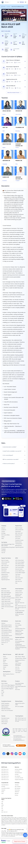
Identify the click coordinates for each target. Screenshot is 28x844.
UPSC (2, 801)
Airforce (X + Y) (4, 642)
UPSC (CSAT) (18, 579)
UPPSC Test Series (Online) (7, 603)
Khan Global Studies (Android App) (19, 684)
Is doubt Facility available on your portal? (12, 451)
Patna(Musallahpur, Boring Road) (8, 547)
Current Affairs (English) (20, 572)
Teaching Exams (18, 543)
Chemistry (5, 658)
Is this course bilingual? (8, 455)
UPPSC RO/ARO (18, 590)
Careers (3, 531)
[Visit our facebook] (4, 753)
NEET (2, 690)
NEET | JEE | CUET (19, 533)
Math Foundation (4, 707)
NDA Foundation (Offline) (6, 626)
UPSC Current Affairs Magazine (8, 685)
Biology (4, 660)
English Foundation (5, 705)
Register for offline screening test (19, 634)
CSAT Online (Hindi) (19, 567)
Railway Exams (18, 541)
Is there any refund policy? (9, 463)
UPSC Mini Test (18, 581)
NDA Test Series (5, 628)
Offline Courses (4, 721)
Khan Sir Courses (18, 527)
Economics (5, 663)
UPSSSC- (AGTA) (19, 597)
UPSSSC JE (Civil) (19, 592)
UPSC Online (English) (19, 562)
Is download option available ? (10, 447)
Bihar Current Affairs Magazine (7, 686)
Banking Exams (18, 545)
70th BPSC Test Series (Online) (8, 597)
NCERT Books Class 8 (4, 772)
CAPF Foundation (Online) (6, 635)
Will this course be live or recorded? (11, 459)
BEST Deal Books (17, 788)
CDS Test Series (5, 633)
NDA (2, 693)
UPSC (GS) (17, 576)
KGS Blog (3, 533)
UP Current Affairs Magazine (7, 688)
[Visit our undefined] (8, 753)
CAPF (2, 810)
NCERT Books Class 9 (4, 774)
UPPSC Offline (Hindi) (5, 601)
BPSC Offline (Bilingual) (6, 596)
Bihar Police (17, 601)
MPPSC (2, 805)
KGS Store (17, 689)
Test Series (17, 574)
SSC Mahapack (18, 670)
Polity (4, 661)
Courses (8, 6)
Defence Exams (18, 534)
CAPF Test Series (5, 637)
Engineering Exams (19, 547)
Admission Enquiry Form (20, 628)
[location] (11, 729)
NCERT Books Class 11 (4, 777)
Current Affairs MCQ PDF (19, 777)
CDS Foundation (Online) (6, 632)
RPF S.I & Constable (19, 706)
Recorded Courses (5, 718)
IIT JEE (2, 692)
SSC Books (16, 795)
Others (2, 793)
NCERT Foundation (5, 703)
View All (3, 552)
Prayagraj (3, 549)
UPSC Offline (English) (19, 565)
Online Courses (4, 720)
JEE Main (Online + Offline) (20, 658)
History (4, 667)
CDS (2, 695)
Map (4, 668)
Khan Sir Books (4, 683)
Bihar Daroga (18, 599)
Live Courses (4, 723)
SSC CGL (17, 667)
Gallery (3, 536)
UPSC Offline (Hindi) (19, 563)
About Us (3, 527)
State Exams (18, 531)
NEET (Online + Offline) (20, 656)
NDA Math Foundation (5, 708)
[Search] (18, 2)
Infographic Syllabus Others (19, 779)
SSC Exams (17, 538)
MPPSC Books (17, 791)
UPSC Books (17, 784)
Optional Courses (18, 569)
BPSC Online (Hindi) (5, 590)
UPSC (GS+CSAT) (19, 577)
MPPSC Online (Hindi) (5, 605)
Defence (3, 623)
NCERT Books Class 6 (4, 769)
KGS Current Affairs (5, 534)
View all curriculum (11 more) (13, 92)
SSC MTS (17, 669)
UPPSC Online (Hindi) (5, 599)
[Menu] (25, 2)
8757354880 (21, 745)
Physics (4, 656)
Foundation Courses (19, 540)
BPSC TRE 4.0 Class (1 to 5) (20, 605)
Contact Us (3, 529)
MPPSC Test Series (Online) (7, 606)
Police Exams (18, 536)
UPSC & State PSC (19, 529)
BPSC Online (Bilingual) (6, 592)
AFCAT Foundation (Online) (7, 639)
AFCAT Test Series (5, 640)
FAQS (2, 538)
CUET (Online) (18, 663)
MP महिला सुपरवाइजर (19, 612)
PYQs (16, 583)
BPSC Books (17, 793)
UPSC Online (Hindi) (19, 560)
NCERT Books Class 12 (5, 779)
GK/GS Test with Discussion (7, 710)
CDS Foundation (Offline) (6, 630)
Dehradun (3, 550)
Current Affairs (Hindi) (19, 570)
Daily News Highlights (18, 769)
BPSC (2, 803)
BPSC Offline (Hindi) (5, 594)
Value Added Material (18, 772)
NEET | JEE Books (18, 786)
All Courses (17, 623)
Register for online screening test (19, 631)
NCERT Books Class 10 (5, 776)
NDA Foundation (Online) (6, 625)
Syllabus (2, 791)
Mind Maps (17, 774)
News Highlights (17, 776)
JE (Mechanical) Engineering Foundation (20, 645)
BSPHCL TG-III (18, 639)
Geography (5, 665)
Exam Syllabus (18, 625)
